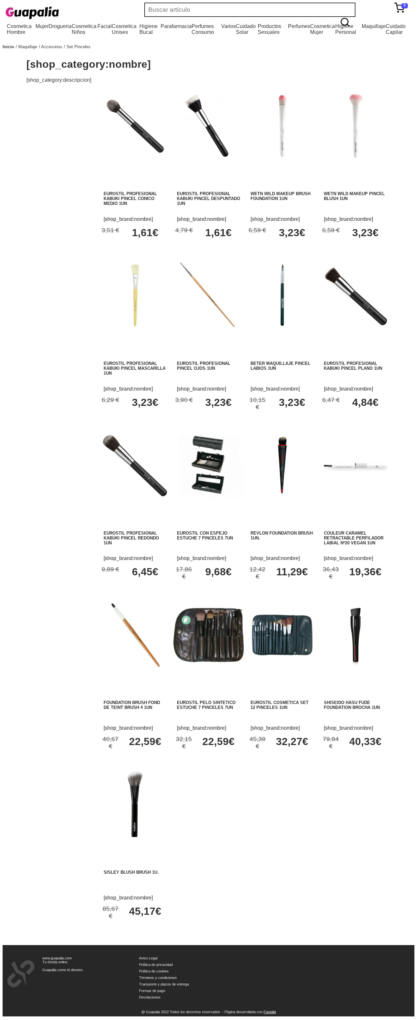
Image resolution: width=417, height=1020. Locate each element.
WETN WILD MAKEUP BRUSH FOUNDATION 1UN (280, 196)
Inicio (8, 46)
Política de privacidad (156, 965)
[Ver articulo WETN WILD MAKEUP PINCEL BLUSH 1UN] (355, 159)
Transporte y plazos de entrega (164, 984)
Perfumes (299, 26)
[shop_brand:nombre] (128, 219)
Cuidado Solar (246, 29)
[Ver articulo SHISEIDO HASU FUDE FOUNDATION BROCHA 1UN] (355, 668)
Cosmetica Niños (84, 29)
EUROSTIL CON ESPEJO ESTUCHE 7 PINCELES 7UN (205, 535)
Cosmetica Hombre (19, 29)
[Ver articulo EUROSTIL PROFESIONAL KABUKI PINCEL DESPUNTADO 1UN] (208, 159)
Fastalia (270, 1012)
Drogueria (60, 26)
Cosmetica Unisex (124, 29)
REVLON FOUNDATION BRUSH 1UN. (282, 535)
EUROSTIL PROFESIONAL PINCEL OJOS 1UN (203, 366)
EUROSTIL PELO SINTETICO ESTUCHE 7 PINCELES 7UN (206, 705)
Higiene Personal (345, 29)
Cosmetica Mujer (322, 29)
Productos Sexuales (269, 29)
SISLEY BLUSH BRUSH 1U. (131, 872)
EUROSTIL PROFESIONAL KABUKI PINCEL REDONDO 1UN (131, 538)
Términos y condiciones (158, 978)
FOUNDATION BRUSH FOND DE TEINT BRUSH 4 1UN (132, 705)
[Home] (51, 13)
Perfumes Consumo (203, 29)
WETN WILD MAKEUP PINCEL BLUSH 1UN (354, 196)
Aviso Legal (148, 958)
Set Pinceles (78, 46)
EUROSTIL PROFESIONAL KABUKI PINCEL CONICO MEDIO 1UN (130, 198)
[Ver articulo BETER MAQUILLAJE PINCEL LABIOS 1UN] (282, 328)
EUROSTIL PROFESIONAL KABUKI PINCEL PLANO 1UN (353, 366)
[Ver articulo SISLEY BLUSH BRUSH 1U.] (135, 837)
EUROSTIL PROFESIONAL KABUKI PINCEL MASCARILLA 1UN (134, 368)
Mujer (42, 26)
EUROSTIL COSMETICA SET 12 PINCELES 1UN (280, 705)
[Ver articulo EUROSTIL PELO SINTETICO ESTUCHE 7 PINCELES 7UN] (208, 668)
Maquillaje (374, 26)
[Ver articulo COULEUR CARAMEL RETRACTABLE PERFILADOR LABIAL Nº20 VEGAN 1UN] (355, 498)
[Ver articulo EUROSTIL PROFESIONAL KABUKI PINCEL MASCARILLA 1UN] (135, 328)
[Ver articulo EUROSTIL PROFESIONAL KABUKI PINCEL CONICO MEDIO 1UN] (135, 159)
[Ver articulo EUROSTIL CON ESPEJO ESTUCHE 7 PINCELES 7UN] (208, 498)
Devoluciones (150, 997)
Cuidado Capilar (396, 29)
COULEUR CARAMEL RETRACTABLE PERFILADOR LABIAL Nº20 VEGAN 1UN (353, 538)
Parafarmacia (176, 26)
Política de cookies (154, 971)
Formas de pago (152, 991)
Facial (104, 26)
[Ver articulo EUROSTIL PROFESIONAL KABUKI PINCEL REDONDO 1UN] (135, 498)
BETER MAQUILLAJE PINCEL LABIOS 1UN (280, 366)
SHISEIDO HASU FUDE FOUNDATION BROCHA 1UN (352, 705)
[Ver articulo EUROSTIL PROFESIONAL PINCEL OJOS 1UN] (208, 328)
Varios (228, 26)
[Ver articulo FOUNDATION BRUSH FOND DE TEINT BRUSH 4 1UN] (135, 668)
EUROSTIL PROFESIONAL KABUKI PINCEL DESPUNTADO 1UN (208, 198)
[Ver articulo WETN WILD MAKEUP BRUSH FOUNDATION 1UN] (282, 159)
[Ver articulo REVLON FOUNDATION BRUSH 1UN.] (282, 498)
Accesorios (51, 46)
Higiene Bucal (148, 29)
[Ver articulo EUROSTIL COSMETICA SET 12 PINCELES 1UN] (282, 668)
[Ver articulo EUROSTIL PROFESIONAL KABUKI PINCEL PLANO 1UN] (355, 328)
